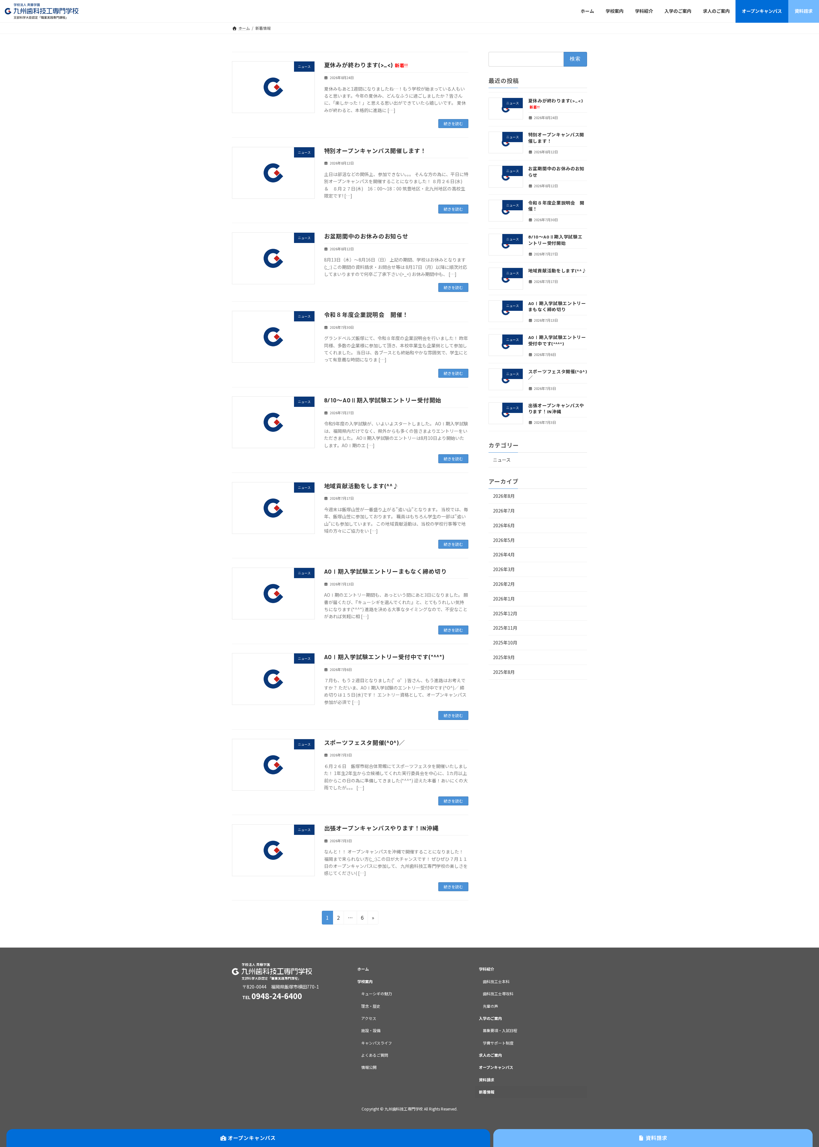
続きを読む (453, 123)
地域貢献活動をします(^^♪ (361, 485)
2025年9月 (504, 657)
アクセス (368, 1018)
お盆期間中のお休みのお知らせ (366, 236)
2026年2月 (504, 584)
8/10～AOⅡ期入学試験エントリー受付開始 (382, 400)
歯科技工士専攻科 (498, 993)
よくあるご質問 (374, 1055)
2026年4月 (504, 554)
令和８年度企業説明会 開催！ (366, 314)
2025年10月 (505, 642)
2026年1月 (504, 598)
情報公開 (369, 1067)
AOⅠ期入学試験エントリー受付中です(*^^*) (384, 656)
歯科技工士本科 (496, 981)
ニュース (502, 459)
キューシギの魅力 (376, 993)
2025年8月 (504, 671)
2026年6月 (504, 525)
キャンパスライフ (376, 1043)
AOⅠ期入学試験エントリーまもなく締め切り (385, 571)
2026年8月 (504, 496)
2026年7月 (504, 510)
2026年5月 (504, 540)
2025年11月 (505, 628)
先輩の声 (490, 1006)
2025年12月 (505, 613)
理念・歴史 (370, 1006)
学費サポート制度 (498, 1043)
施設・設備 (370, 1030)
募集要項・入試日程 (500, 1030)
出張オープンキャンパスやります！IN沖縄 (381, 828)
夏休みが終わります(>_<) (366, 65)
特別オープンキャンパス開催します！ (375, 150)
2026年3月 (504, 569)
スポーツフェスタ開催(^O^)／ (364, 742)
